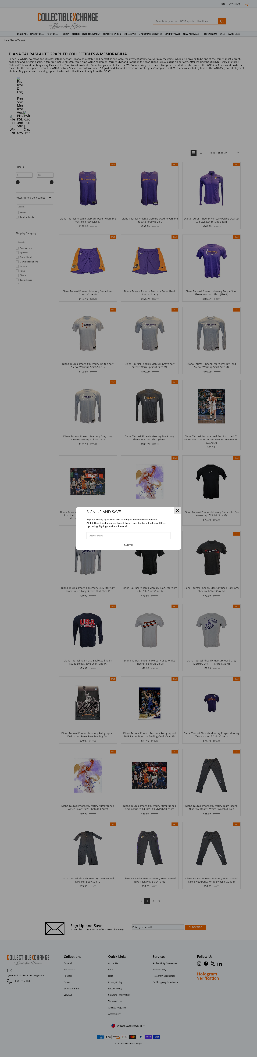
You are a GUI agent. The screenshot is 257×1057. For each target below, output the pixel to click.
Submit (128, 544)
